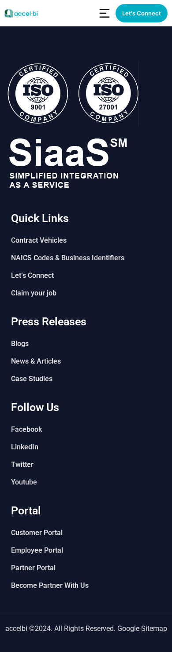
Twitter (22, 464)
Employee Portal (37, 550)
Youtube (24, 482)
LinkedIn (24, 447)
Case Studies (31, 379)
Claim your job (33, 293)
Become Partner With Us (50, 585)
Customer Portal (37, 532)
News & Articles (36, 361)
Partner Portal (33, 568)
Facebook (26, 429)
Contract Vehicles (39, 240)
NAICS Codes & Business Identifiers (67, 258)
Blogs (20, 343)
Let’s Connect (32, 275)
